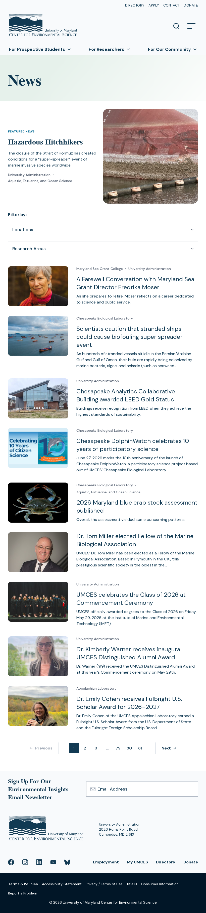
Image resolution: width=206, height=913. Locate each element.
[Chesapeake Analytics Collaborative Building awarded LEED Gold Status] (38, 398)
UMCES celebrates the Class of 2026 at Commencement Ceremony (131, 598)
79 (118, 748)
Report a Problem (22, 893)
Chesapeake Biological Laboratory (104, 318)
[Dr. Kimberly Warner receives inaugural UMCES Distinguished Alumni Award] (38, 656)
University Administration (29, 175)
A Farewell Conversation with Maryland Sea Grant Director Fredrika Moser (135, 283)
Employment (106, 862)
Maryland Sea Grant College (99, 268)
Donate (191, 5)
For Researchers (106, 49)
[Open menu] (191, 26)
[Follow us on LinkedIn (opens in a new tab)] (39, 862)
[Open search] (176, 26)
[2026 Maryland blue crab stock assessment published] (38, 503)
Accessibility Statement (62, 884)
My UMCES (137, 862)
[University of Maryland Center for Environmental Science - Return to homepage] (47, 829)
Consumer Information (160, 884)
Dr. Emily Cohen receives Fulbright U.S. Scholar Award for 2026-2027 (129, 703)
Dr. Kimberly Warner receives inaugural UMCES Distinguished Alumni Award (129, 653)
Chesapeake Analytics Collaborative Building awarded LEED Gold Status (125, 395)
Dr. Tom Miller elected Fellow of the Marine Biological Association (134, 540)
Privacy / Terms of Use (104, 884)
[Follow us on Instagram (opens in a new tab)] (25, 862)
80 (129, 748)
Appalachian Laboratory (96, 688)
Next (166, 748)
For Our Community (169, 49)
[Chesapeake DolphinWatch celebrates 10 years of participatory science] (38, 448)
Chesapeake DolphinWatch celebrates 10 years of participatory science (132, 445)
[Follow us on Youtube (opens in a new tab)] (53, 862)
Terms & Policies (23, 884)
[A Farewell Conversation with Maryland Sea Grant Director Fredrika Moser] (38, 286)
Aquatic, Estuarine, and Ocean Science (40, 181)
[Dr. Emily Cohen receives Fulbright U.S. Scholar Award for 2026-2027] (38, 706)
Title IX (131, 884)
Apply (153, 5)
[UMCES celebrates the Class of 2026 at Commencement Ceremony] (38, 602)
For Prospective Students (37, 49)
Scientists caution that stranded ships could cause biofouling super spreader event (129, 337)
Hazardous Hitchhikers (45, 141)
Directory (135, 5)
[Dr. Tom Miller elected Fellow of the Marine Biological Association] (38, 552)
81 (140, 748)
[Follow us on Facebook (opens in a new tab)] (11, 862)
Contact (171, 5)
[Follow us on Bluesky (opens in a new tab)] (67, 862)
